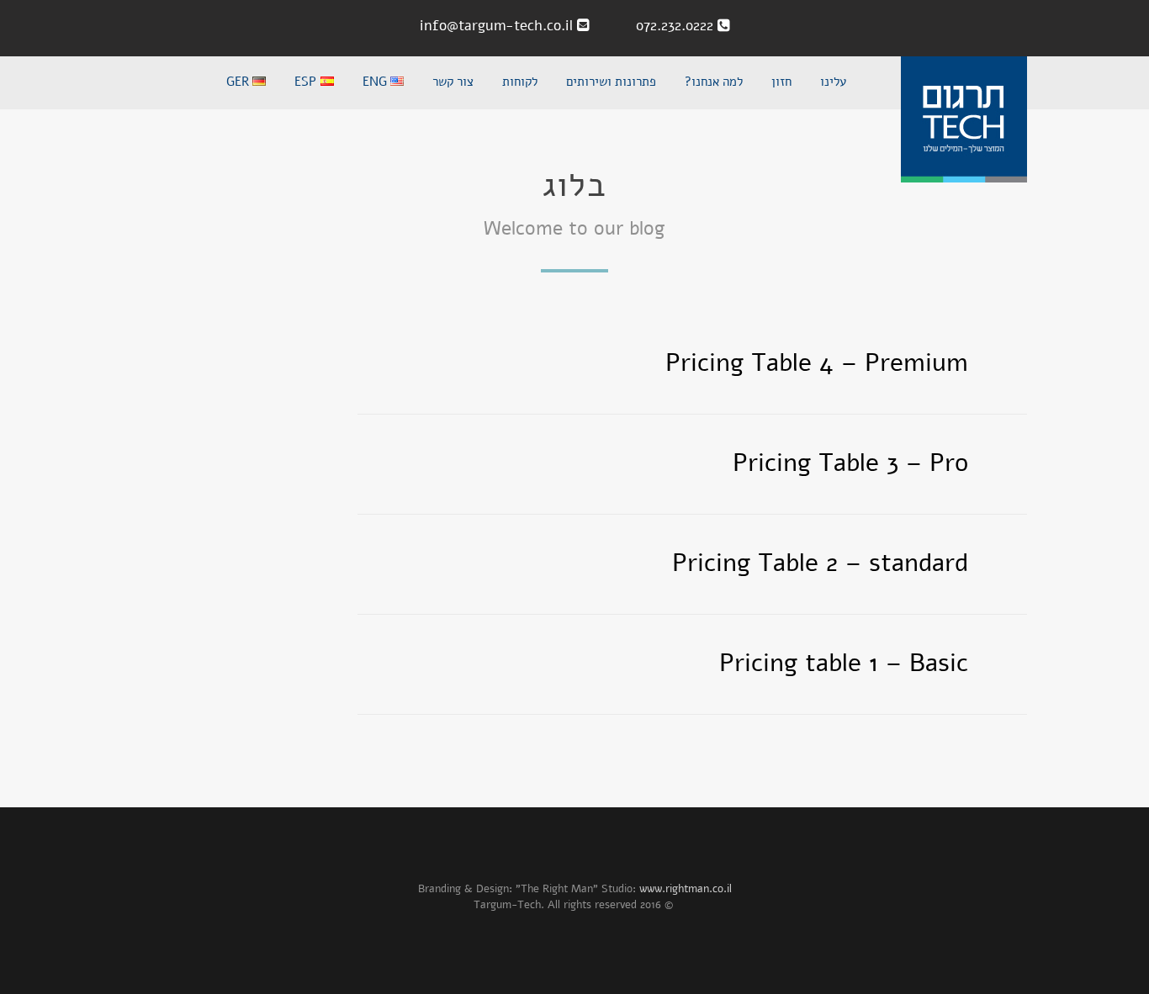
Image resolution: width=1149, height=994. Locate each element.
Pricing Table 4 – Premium (816, 363)
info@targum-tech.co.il (498, 25)
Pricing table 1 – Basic (843, 663)
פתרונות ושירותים (611, 83)
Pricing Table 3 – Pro (850, 463)
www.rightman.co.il (685, 888)
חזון (781, 83)
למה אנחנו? (714, 83)
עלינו (833, 83)
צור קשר (453, 83)
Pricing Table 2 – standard (820, 563)
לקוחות (519, 83)
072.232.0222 (666, 25)
